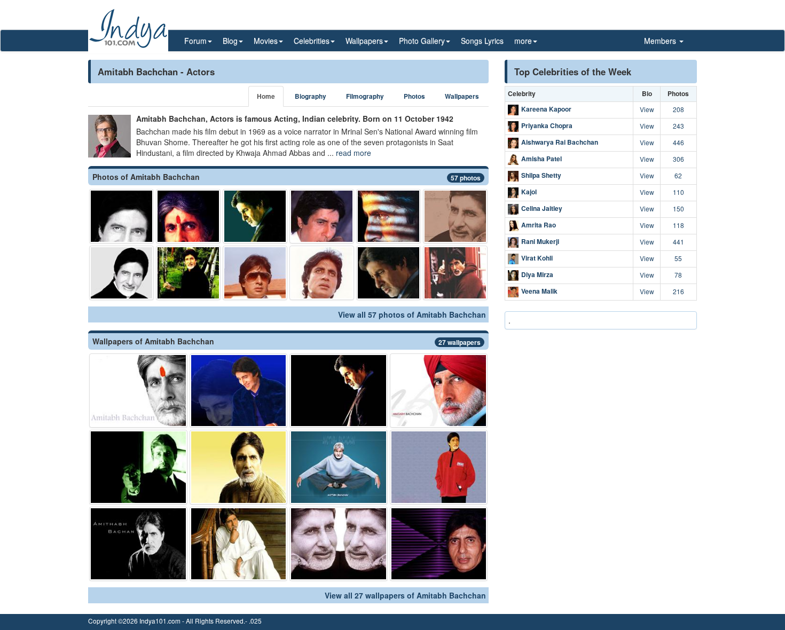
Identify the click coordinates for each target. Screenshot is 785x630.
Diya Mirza (537, 274)
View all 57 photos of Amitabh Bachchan (412, 314)
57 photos (466, 178)
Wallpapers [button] (364, 40)
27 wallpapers (459, 342)
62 (678, 175)
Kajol (529, 191)
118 (678, 225)
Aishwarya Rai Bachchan (559, 142)
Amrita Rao (538, 225)
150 (678, 208)
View (647, 109)
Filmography (365, 96)
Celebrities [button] (311, 40)
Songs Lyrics (482, 40)
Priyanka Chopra (546, 125)
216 (678, 291)
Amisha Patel (541, 158)
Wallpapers (462, 96)
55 (678, 258)
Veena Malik (539, 291)
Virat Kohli (537, 258)
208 (678, 109)
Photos (414, 96)
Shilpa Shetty (541, 175)
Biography (310, 96)
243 (678, 125)
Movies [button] (266, 40)
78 (678, 274)
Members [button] (661, 40)
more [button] (523, 40)
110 (678, 191)
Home (266, 96)
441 (678, 241)
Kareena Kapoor (546, 109)
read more (353, 152)
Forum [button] (195, 40)
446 (678, 142)
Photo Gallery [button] (422, 40)
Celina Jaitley (541, 208)
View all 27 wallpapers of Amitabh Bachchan (405, 595)
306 (678, 158)
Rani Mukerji (540, 241)
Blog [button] (230, 40)
